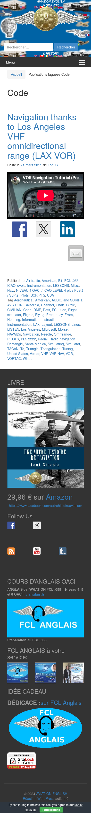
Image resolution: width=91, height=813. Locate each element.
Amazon (59, 496)
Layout (46, 324)
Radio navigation (62, 338)
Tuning (67, 348)
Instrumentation (39, 285)
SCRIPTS (38, 295)
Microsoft (49, 329)
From (69, 314)
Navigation (31, 334)
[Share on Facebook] (19, 229)
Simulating (56, 343)
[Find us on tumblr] (62, 551)
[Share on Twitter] (43, 229)
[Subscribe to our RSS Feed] (11, 551)
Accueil (16, 74)
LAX (36, 324)
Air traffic (33, 280)
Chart (60, 304)
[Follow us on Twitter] (37, 525)
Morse (63, 329)
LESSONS (61, 285)
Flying (39, 314)
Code (27, 309)
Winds (27, 358)
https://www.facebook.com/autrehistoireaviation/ (45, 505)
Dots (46, 309)
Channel (47, 304)
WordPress (45, 798)
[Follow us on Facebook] (11, 525)
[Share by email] (76, 253)
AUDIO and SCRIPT (67, 300)
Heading (13, 319)
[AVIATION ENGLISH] (45, 18)
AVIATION (15, 304)
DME (37, 309)
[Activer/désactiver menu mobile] (82, 62)
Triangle (32, 348)
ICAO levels (16, 285)
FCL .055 (71, 280)
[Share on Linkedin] (67, 229)
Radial (43, 338)
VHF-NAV (57, 353)
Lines (76, 324)
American (49, 280)
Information (31, 319)
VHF (44, 353)
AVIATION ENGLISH (51, 793)
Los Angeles (30, 329)
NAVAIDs (14, 334)
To (22, 348)
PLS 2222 (28, 338)
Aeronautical (23, 300)
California (32, 304)
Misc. (75, 285)
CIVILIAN (14, 309)
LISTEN (13, 329)
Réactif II (29, 798)
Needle (46, 334)
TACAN (12, 348)
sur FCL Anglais (61, 702)
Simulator (73, 343)
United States (17, 353)
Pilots (24, 295)
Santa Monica (35, 343)
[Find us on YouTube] (37, 551)
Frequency (54, 314)
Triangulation (50, 348)
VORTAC (14, 358)
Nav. (10, 290)
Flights (28, 314)
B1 (60, 280)
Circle (70, 304)
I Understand (51, 809)
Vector (34, 353)
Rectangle (15, 343)
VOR (69, 353)
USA (50, 295)
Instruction (49, 319)
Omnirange (62, 334)
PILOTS (13, 338)
